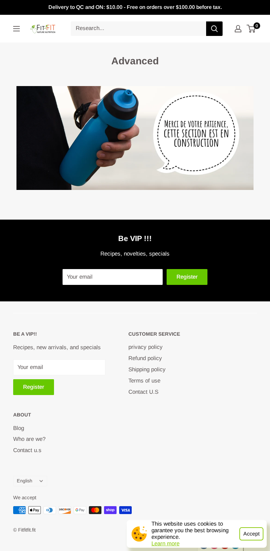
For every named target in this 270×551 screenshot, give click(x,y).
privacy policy (145, 347)
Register (187, 277)
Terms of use (144, 381)
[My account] (238, 28)
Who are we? (29, 439)
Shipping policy (147, 369)
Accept (251, 533)
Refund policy (145, 358)
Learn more (165, 543)
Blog (18, 428)
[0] (251, 29)
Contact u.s (27, 450)
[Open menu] (16, 28)
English (24, 480)
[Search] (214, 28)
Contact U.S (143, 392)
